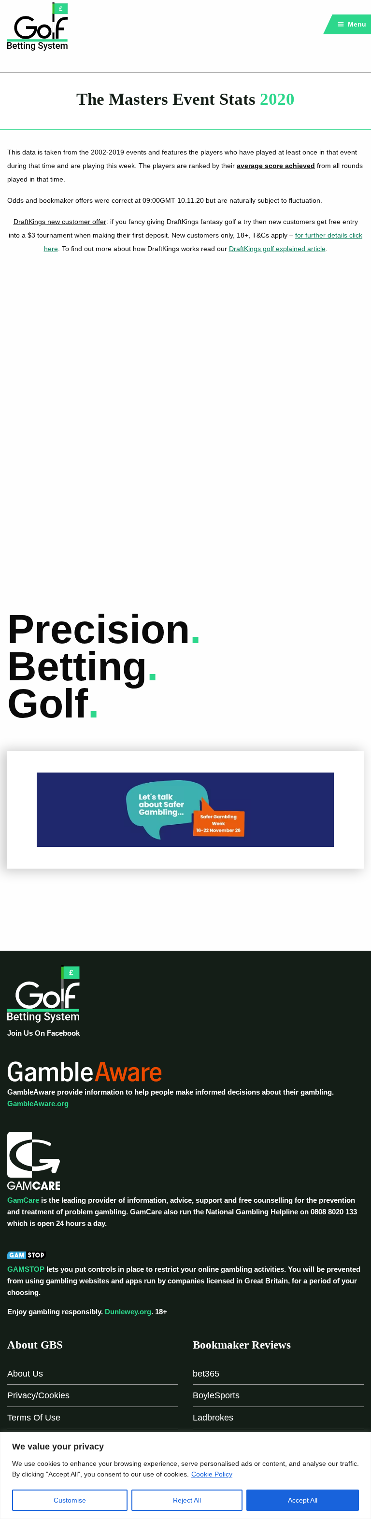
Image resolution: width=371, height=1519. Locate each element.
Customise (70, 1500)
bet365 (206, 1373)
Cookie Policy (211, 1474)
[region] (185, 1475)
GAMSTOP (25, 1269)
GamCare (23, 1200)
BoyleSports (216, 1395)
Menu (356, 24)
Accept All (302, 1500)
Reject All (187, 1500)
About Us (25, 1373)
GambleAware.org (38, 1103)
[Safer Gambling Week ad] (185, 809)
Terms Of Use (33, 1417)
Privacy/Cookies (38, 1395)
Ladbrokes (213, 1417)
